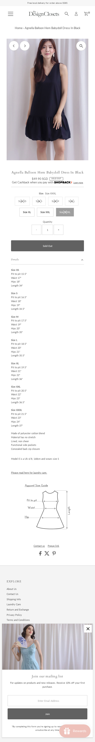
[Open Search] (67, 14)
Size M (57, 202)
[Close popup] (88, 629)
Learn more (78, 182)
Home (19, 28)
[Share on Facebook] (40, 554)
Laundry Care (14, 604)
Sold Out (47, 245)
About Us (12, 588)
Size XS (24, 202)
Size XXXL (66, 213)
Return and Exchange (18, 609)
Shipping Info (14, 599)
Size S (41, 202)
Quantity (47, 221)
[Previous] (14, 46)
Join (47, 714)
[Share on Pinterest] (54, 554)
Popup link (53, 546)
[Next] (25, 46)
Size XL (27, 212)
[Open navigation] (11, 13)
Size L (73, 202)
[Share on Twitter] (47, 554)
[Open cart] (86, 14)
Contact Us (12, 594)
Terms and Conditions (18, 619)
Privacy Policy (14, 614)
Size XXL (45, 212)
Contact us (39, 546)
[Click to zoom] (81, 46)
